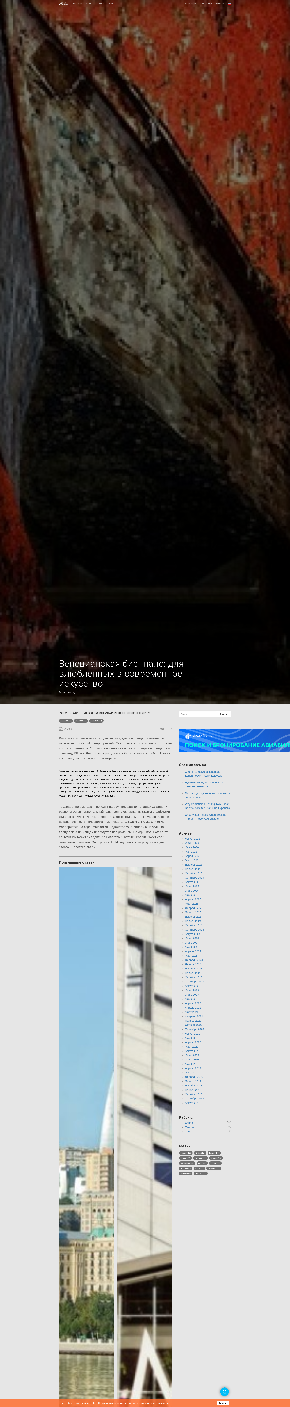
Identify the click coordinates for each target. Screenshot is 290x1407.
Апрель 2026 (193, 856)
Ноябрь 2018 (193, 1089)
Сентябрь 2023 (194, 981)
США (199, 1168)
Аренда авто (206, 4)
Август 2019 (192, 1050)
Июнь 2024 (192, 942)
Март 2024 (191, 955)
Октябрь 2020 (193, 1024)
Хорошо (223, 1403)
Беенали (66, 721)
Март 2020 (191, 1046)
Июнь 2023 (192, 994)
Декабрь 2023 (193, 968)
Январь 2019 (193, 1081)
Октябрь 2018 (193, 1094)
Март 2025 (191, 903)
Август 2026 (192, 838)
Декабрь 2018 (193, 1085)
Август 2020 (192, 1033)
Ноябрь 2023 (193, 972)
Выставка (96, 721)
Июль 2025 (192, 886)
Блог (111, 4)
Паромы (220, 4)
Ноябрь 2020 (193, 1020)
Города (101, 4)
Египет (214, 1153)
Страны (89, 4)
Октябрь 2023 (193, 977)
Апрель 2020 (193, 1042)
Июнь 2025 (192, 890)
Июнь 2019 (192, 1059)
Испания (200, 1158)
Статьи (189, 1127)
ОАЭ (202, 1163)
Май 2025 (191, 894)
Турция (186, 1173)
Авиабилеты (190, 4)
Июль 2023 (192, 990)
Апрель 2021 (193, 1007)
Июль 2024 (192, 938)
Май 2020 (191, 1038)
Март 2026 (191, 860)
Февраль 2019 (194, 1076)
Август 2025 (192, 881)
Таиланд (213, 1168)
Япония (200, 1173)
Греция (186, 1153)
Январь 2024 (193, 964)
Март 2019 (191, 1072)
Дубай (200, 1153)
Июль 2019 (192, 1055)
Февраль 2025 (194, 908)
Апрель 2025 (193, 899)
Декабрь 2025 (193, 864)
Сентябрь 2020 (194, 1029)
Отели (189, 1122)
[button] (229, 4)
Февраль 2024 (194, 959)
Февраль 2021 (194, 1016)
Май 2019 (191, 1063)
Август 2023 (192, 985)
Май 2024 (191, 947)
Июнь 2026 (192, 847)
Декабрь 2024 (193, 916)
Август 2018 (192, 1102)
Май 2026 (191, 851)
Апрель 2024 (193, 951)
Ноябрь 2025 (193, 868)
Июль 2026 (192, 843)
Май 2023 (191, 998)
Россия (186, 1168)
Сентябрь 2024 (194, 929)
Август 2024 (192, 934)
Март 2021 (191, 1011)
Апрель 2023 (193, 1003)
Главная (63, 713)
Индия (185, 1158)
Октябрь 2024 (193, 925)
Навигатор (77, 4)
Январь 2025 (193, 912)
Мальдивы (187, 1163)
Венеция (81, 721)
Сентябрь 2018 (194, 1098)
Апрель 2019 (193, 1068)
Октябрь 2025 (193, 873)
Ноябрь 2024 (193, 921)
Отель (189, 1131)
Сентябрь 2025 (194, 877)
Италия (216, 1158)
